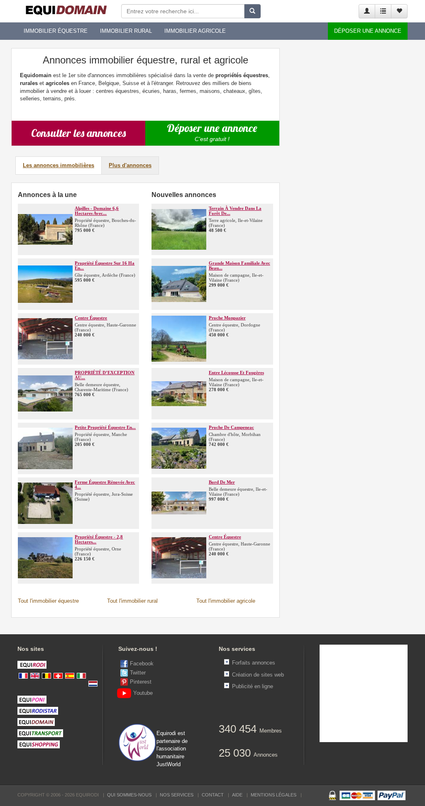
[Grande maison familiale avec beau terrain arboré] (178, 284)
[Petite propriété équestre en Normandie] (45, 448)
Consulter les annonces (78, 133)
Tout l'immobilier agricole (225, 601)
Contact (213, 794)
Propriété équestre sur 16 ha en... (104, 265)
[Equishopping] (61, 744)
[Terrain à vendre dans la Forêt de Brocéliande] (178, 229)
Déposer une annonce (367, 31)
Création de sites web (258, 675)
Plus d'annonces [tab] (130, 165)
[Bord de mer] (178, 503)
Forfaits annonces (253, 663)
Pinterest (140, 682)
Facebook (142, 663)
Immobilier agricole (195, 31)
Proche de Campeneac (231, 427)
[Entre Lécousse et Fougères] (178, 393)
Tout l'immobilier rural (132, 601)
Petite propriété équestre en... (105, 427)
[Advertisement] (348, 172)
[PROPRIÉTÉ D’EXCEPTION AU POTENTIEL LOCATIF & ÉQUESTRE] (45, 393)
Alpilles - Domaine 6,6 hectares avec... (97, 211)
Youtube (143, 693)
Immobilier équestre (56, 31)
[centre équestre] (45, 339)
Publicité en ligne (252, 686)
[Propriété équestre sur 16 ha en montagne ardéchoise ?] (45, 284)
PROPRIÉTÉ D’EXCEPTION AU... (104, 375)
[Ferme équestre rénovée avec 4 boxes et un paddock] (45, 503)
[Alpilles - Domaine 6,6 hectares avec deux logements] (45, 229)
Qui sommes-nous (129, 794)
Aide (237, 794)
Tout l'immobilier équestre (48, 601)
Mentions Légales (273, 794)
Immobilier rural (126, 31)
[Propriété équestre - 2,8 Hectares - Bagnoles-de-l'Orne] (45, 558)
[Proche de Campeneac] (178, 448)
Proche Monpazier (227, 317)
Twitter (138, 673)
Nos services (176, 794)
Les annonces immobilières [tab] (58, 165)
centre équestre (91, 317)
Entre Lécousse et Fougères (236, 372)
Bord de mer (222, 482)
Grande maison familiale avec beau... (239, 265)
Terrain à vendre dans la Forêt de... (235, 211)
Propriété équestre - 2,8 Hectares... (99, 539)
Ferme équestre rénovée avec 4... (105, 484)
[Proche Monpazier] (178, 339)
